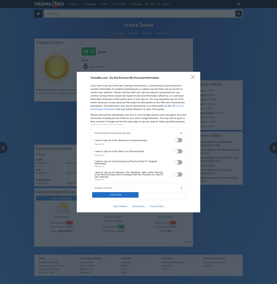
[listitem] (138, 133)
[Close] (194, 78)
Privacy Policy (157, 206)
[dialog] (138, 142)
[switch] (178, 140)
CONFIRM (115, 195)
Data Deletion (120, 206)
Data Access (138, 206)
